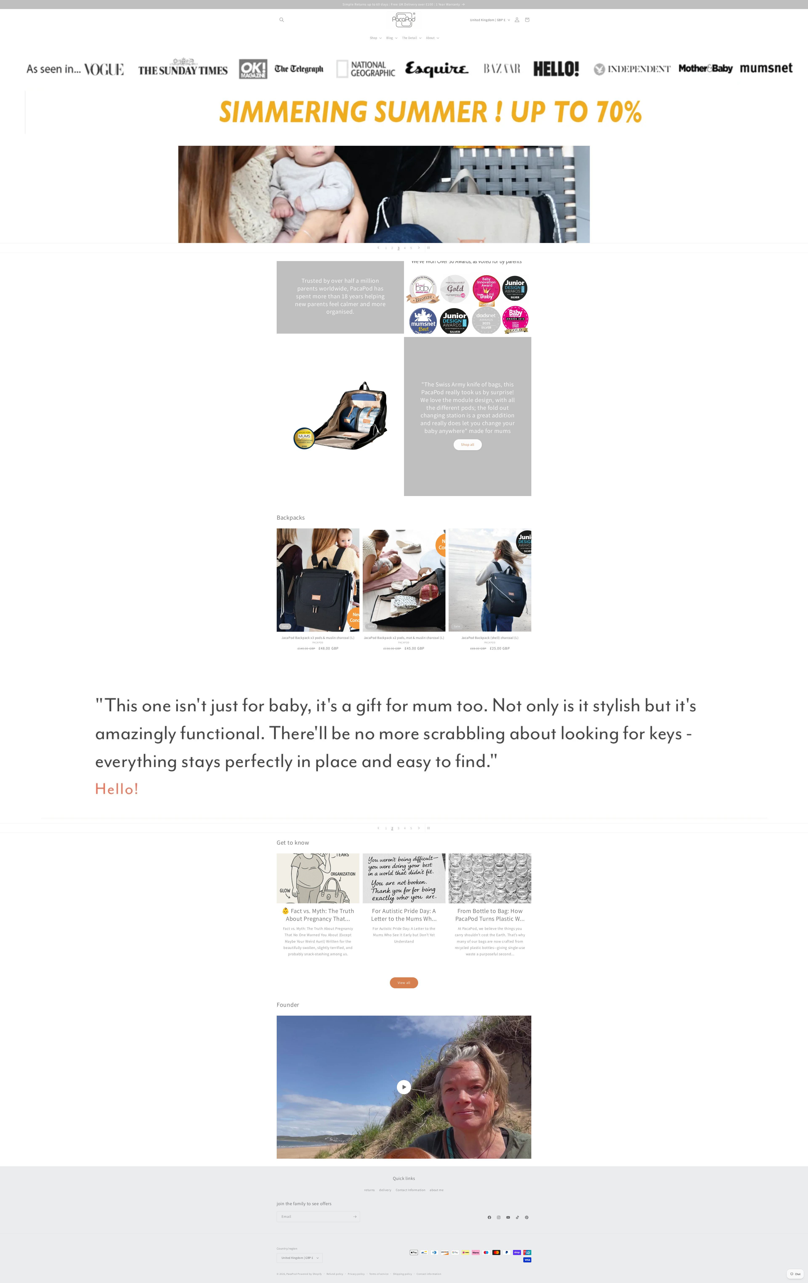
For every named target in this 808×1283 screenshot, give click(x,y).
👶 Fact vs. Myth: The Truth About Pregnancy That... (318, 914)
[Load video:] (404, 1087)
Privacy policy (356, 1273)
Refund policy (335, 1273)
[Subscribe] (355, 1216)
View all (404, 982)
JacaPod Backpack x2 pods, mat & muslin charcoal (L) (404, 638)
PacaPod (291, 1273)
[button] (282, 20)
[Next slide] (419, 247)
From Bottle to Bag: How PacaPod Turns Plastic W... (490, 914)
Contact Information (410, 1190)
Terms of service (378, 1273)
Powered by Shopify (310, 1273)
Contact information (429, 1273)
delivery (385, 1190)
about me (437, 1190)
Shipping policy (402, 1273)
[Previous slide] (378, 247)
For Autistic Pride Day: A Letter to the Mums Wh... (404, 914)
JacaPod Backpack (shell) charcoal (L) (490, 638)
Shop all (467, 444)
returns (369, 1190)
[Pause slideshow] (429, 247)
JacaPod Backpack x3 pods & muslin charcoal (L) (318, 638)
